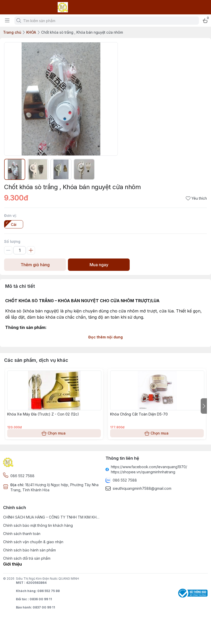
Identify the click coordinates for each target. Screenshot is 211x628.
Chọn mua (57, 433)
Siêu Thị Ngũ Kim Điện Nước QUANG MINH (47, 578)
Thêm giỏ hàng (35, 264)
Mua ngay (99, 264)
